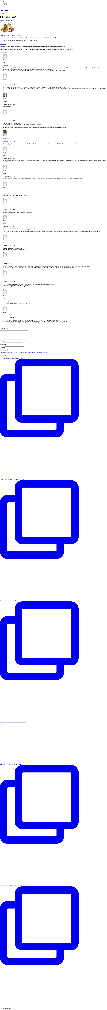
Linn (4, 242)
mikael (4, 278)
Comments (3, 44)
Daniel (4, 62)
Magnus (4, 298)
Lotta (4, 155)
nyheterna (3, 35)
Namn (2, 341)
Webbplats (2, 347)
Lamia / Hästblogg (6, 138)
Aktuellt (2, 13)
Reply (4, 59)
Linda (4, 260)
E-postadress (3, 344)
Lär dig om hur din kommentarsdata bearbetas (38, 352)
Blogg (4, 1)
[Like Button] (3, 73)
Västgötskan (5, 101)
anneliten (4, 223)
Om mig (5, 4)
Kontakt (5, 3)
